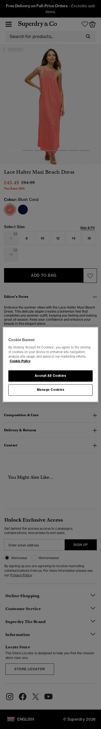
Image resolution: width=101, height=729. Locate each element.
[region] (50, 365)
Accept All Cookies (50, 376)
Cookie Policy (20, 361)
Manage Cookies (50, 390)
